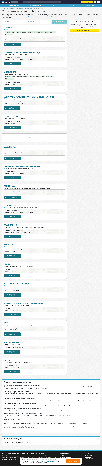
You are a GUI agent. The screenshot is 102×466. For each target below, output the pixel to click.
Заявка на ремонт (87, 2)
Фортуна (9, 244)
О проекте (88, 457)
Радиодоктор (11, 342)
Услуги (62, 455)
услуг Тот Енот (12, 116)
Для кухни (72, 5)
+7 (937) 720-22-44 (13, 158)
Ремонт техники (18, 8)
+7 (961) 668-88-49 (12, 127)
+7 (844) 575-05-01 (13, 217)
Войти (95, 2)
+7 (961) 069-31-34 (12, 295)
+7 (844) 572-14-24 (12, 256)
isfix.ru (6, 2)
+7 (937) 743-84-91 (12, 236)
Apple (54, 5)
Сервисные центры (7, 8)
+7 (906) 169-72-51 (12, 275)
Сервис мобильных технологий (22, 166)
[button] (42, 2)
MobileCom (10, 72)
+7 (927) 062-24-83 (13, 197)
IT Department (11, 205)
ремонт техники (20, 453)
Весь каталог (90, 5)
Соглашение (88, 455)
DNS (6, 323)
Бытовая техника (13, 5)
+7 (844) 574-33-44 (13, 64)
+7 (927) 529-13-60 (12, 44)
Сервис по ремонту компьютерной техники (29, 97)
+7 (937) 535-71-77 (12, 371)
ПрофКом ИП (10, 225)
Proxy (7, 264)
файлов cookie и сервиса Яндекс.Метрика (44, 461)
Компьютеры (28, 8)
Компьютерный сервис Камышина (23, 303)
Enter (7, 360)
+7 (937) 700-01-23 (12, 178)
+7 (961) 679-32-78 (12, 352)
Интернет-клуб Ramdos (16, 284)
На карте (60, 22)
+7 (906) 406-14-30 (13, 314)
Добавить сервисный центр (98, 2)
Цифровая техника (35, 5)
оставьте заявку (24, 16)
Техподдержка (89, 458)
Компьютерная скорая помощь (22, 52)
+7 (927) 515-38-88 (12, 88)
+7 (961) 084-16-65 (12, 108)
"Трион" (8, 28)
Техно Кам (10, 186)
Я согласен (73, 461)
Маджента (10, 147)
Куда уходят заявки (65, 457)
